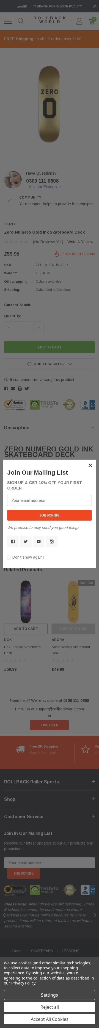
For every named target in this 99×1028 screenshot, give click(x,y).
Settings (49, 995)
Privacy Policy (23, 983)
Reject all (49, 1007)
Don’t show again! (28, 557)
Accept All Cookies (49, 1019)
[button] (90, 465)
